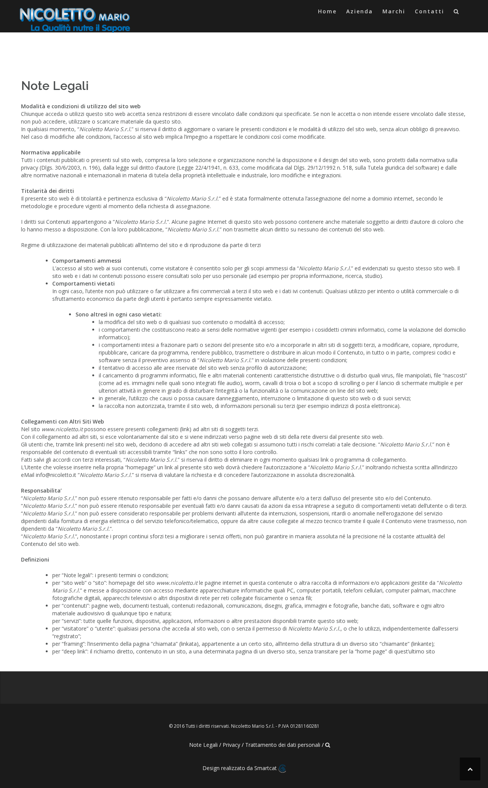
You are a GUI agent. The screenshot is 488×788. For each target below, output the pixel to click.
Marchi (393, 11)
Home (327, 11)
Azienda (359, 11)
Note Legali (203, 744)
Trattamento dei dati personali (282, 744)
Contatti (429, 11)
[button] (456, 13)
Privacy (231, 744)
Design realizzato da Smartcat (240, 768)
